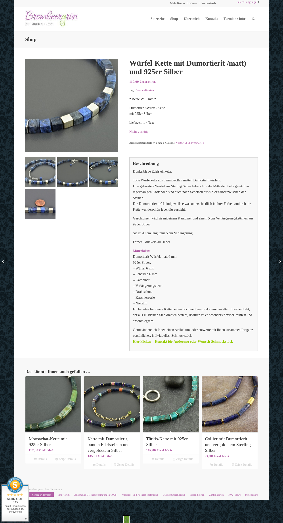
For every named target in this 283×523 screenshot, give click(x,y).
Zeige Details (67, 459)
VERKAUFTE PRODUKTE (190, 142)
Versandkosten (145, 90)
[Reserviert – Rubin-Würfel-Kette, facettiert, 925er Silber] (3, 261)
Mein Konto (177, 3)
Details (42, 459)
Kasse (193, 3)
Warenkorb (208, 3)
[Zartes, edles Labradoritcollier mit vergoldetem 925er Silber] (279, 261)
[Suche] (253, 18)
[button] (126, 519)
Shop (30, 39)
